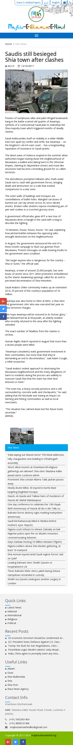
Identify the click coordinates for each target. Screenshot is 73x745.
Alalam (11, 668)
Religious (12, 619)
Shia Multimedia (16, 676)
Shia (9, 680)
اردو (46, 2)
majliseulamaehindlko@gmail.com (28, 727)
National (12, 611)
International (14, 615)
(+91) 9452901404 (19, 719)
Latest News (14, 607)
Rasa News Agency (18, 688)
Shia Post (12, 684)
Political (11, 623)
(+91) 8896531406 (19, 723)
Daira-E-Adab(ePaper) (28, 2)
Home (8, 44)
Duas (10, 672)
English (56, 2)
